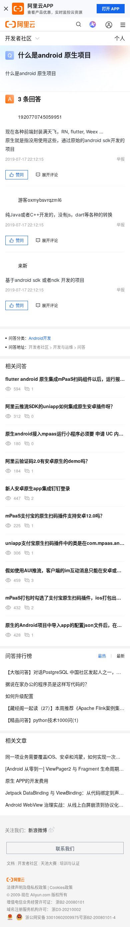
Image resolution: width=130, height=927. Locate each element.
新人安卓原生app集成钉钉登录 (37, 488)
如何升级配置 (19, 696)
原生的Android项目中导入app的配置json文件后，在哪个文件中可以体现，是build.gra (65, 625)
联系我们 (65, 848)
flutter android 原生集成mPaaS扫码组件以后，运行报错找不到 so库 (65, 378)
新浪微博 (37, 830)
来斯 (23, 265)
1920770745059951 (40, 116)
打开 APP (110, 9)
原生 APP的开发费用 (26, 780)
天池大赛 (49, 863)
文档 (11, 863)
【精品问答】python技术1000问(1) (41, 720)
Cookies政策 (61, 887)
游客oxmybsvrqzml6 (40, 199)
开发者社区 (39, 347)
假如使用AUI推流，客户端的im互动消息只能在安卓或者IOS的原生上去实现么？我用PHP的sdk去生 (65, 570)
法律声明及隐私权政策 (27, 887)
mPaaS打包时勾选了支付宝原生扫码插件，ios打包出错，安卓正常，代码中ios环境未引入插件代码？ (65, 597)
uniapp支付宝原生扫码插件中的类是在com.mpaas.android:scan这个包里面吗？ (65, 543)
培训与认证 (70, 863)
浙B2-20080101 (70, 902)
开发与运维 (63, 347)
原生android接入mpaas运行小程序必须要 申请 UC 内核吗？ (65, 433)
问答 (81, 347)
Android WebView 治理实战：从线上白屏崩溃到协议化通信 (66, 804)
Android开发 (40, 338)
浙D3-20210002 (66, 909)
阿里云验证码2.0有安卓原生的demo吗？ (47, 460)
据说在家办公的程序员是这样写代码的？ (47, 684)
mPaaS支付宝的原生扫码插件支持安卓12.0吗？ (55, 515)
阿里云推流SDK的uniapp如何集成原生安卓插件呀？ (60, 406)
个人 (119, 38)
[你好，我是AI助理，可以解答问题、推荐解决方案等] (93, 24)
